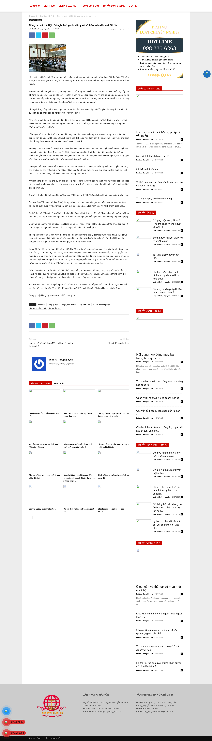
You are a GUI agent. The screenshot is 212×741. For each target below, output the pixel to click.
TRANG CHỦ (34, 5)
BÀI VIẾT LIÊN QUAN (40, 383)
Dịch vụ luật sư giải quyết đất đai (42, 509)
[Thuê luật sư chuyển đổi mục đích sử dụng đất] (113, 462)
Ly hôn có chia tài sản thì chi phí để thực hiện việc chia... (166, 524)
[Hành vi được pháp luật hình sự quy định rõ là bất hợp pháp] (143, 277)
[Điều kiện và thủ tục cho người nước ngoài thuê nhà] (79, 400)
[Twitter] (38, 35)
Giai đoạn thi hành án (147, 169)
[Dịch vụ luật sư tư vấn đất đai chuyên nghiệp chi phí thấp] (113, 431)
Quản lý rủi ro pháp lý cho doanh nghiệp (157, 397)
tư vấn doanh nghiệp (101, 304)
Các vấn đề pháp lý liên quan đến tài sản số (158, 412)
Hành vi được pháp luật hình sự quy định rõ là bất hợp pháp (166, 275)
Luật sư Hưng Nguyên (41, 29)
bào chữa (41, 304)
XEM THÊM (59, 383)
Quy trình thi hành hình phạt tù (152, 156)
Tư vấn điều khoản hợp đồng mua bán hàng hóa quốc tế (159, 382)
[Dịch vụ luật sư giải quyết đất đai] (44, 496)
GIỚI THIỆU (49, 5)
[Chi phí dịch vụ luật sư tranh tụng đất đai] (79, 496)
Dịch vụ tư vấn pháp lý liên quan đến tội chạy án (167, 290)
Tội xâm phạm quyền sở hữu (166, 256)
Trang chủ (33, 16)
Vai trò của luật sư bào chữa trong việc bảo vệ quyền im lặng (159, 183)
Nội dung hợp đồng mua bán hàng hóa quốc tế (156, 356)
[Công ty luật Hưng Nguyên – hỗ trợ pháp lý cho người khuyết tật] (143, 226)
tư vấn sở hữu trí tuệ (38, 308)
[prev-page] (31, 517)
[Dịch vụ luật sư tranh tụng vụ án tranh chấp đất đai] (44, 462)
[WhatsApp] (52, 35)
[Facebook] (32, 35)
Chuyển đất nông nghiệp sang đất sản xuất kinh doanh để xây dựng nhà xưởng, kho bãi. (78, 478)
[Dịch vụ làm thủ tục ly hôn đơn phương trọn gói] (143, 458)
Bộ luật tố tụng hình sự (118, 343)
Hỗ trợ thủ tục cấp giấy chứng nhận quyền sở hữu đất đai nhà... (158, 664)
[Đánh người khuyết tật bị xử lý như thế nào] (143, 243)
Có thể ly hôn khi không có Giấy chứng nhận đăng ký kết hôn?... (167, 507)
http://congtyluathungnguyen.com (62, 364)
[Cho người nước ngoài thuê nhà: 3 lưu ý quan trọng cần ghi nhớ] (113, 400)
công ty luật (53, 304)
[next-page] (35, 517)
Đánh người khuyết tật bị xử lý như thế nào (168, 239)
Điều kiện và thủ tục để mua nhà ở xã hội (158, 588)
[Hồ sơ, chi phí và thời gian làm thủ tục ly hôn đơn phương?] (143, 492)
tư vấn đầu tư (54, 308)
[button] (189, 6)
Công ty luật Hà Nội (68, 304)
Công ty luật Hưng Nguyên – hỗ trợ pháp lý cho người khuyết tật (167, 223)
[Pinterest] (45, 35)
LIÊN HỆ (133, 5)
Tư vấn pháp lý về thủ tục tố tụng (154, 198)
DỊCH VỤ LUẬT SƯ (67, 5)
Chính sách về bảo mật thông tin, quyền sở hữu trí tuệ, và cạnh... (159, 428)
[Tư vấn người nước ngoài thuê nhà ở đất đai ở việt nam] (44, 431)
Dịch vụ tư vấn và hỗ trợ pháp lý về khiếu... (158, 134)
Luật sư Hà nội (84, 304)
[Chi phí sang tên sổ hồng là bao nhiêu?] (113, 496)
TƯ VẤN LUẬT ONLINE (114, 5)
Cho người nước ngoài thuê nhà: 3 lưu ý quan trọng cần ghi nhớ (157, 631)
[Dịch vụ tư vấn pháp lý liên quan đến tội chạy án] (143, 294)
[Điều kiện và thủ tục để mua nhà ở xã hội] (44, 400)
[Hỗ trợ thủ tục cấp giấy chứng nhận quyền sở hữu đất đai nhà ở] (79, 431)
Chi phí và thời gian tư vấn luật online (167, 471)
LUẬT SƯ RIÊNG (91, 5)
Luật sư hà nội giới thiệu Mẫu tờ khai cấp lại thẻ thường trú (51, 344)
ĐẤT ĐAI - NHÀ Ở (47, 16)
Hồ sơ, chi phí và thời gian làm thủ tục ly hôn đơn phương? (167, 490)
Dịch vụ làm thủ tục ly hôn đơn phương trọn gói (167, 454)
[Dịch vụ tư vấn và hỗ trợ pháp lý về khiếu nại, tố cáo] (159, 111)
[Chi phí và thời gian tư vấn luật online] (143, 475)
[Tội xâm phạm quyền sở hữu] (143, 260)
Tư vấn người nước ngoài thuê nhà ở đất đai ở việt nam (157, 648)
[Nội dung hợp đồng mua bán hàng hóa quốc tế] (159, 334)
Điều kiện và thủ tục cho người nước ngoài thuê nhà (159, 615)
